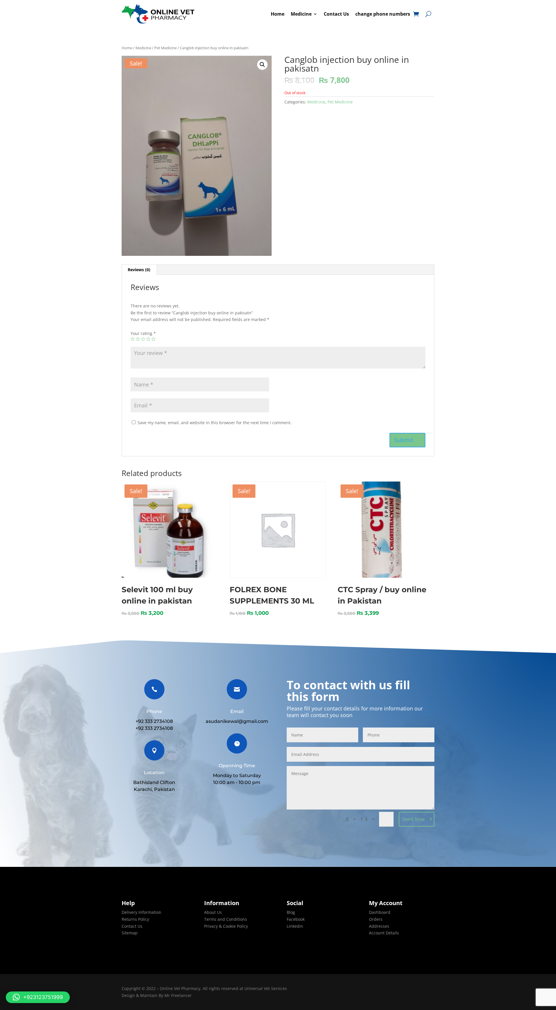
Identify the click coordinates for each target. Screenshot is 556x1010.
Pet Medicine (165, 47)
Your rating (143, 333)
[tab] (139, 270)
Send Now (414, 819)
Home (277, 14)
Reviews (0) (139, 269)
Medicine (301, 14)
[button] (38, 997)
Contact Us (336, 14)
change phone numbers (382, 14)
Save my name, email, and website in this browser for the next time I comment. (215, 422)
